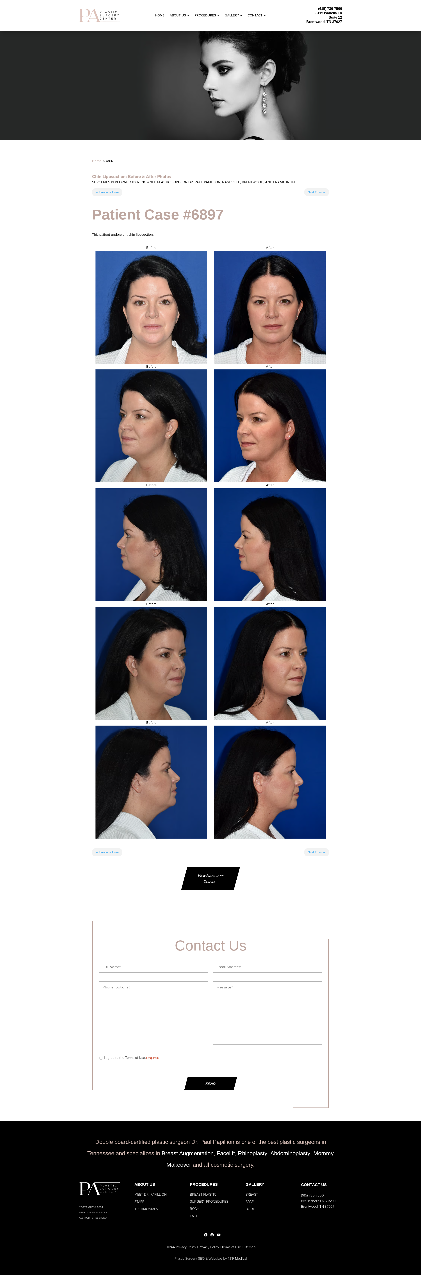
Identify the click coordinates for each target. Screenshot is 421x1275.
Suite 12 (335, 17)
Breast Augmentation (188, 1153)
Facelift (226, 1153)
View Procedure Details (211, 878)
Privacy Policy (209, 1247)
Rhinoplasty (252, 1153)
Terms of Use (231, 1247)
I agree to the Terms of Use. (131, 1057)
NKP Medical (237, 1258)
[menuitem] (159, 15)
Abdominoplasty (290, 1153)
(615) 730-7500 (330, 9)
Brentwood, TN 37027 (324, 22)
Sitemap (249, 1247)
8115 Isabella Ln (329, 13)
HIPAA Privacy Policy (181, 1247)
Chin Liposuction (109, 176)
